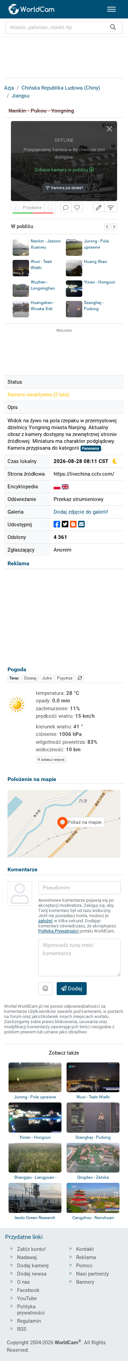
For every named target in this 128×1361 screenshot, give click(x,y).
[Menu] (111, 9)
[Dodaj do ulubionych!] (77, 207)
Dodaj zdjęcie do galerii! (81, 512)
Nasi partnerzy (92, 1274)
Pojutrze (64, 678)
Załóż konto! (31, 1249)
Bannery (85, 1282)
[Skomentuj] (66, 207)
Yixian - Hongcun (99, 282)
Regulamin (29, 1321)
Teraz (14, 678)
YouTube (27, 1298)
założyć (45, 920)
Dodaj (74, 988)
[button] (98, 207)
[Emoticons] (45, 988)
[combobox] (64, 27)
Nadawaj (27, 1257)
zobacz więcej (52, 759)
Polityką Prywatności (58, 931)
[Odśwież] (80, 678)
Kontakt (85, 1249)
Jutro (47, 678)
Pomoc (84, 1266)
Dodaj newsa (31, 1274)
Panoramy (90, 448)
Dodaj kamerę (33, 1266)
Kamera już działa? (66, 188)
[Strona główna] (31, 9)
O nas (23, 1282)
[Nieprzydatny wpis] (50, 207)
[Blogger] (73, 524)
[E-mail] (81, 524)
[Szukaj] (113, 27)
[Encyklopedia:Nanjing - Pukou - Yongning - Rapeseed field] (65, 487)
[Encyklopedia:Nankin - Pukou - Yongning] (57, 487)
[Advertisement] (64, 351)
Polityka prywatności (31, 1310)
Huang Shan (95, 261)
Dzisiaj (30, 678)
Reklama (86, 1257)
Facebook (28, 1290)
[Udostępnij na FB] (57, 524)
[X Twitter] (65, 524)
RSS (21, 1329)
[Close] (109, 128)
